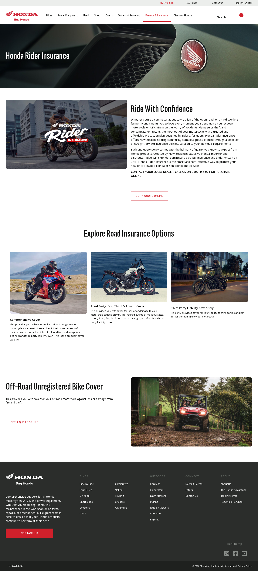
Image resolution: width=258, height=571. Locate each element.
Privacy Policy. (245, 566)
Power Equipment (68, 15)
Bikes (49, 15)
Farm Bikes (86, 490)
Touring (119, 495)
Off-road (85, 495)
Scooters (85, 507)
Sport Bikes (86, 501)
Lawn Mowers (158, 495)
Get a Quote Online (149, 196)
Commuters (121, 484)
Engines (154, 519)
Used (86, 15)
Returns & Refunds (232, 501)
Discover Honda (183, 15)
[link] (191, 3)
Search (221, 17)
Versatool (155, 513)
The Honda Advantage (233, 490)
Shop (97, 15)
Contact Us (29, 533)
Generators (157, 490)
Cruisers (120, 501)
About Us (226, 484)
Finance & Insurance (156, 15)
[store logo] (22, 16)
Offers (109, 15)
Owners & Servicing (129, 15)
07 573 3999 (167, 3)
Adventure (121, 507)
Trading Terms (229, 495)
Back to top (234, 544)
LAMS (83, 513)
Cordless (155, 484)
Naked (119, 490)
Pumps (154, 501)
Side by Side (87, 484)
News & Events (193, 484)
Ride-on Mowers (159, 507)
